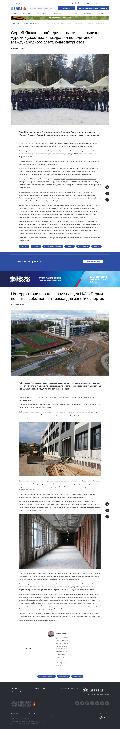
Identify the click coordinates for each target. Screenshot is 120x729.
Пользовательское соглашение (20, 718)
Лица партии (26, 13)
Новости (32, 23)
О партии (13, 13)
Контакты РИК (17, 692)
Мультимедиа (87, 13)
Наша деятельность (41, 13)
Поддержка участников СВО (60, 17)
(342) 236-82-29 (93, 690)
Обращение (66, 8)
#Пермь (24, 246)
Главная (13, 23)
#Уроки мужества (83, 246)
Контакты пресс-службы (44, 692)
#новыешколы (77, 676)
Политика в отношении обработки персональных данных (28, 721)
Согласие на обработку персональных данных (24, 723)
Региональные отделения (68, 688)
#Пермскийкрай (63, 676)
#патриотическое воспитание (52, 246)
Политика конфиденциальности (20, 720)
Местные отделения (59, 13)
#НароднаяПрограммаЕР (46, 676)
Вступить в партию (103, 13)
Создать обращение (93, 261)
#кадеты (96, 246)
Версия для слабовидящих (101, 3)
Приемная (74, 13)
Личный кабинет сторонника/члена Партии (93, 8)
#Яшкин (36, 246)
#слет (69, 246)
